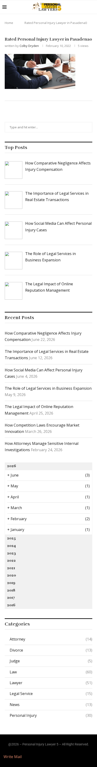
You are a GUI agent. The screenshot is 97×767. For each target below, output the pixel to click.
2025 (11, 538)
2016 (11, 605)
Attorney (51, 639)
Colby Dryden (29, 46)
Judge (51, 661)
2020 (11, 575)
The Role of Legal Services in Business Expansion (48, 388)
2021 (11, 568)
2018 (11, 590)
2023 (11, 553)
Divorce (51, 650)
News (51, 704)
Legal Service (51, 693)
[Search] (92, 7)
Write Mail (13, 756)
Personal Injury (51, 715)
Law (51, 672)
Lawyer (51, 682)
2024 (11, 545)
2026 (11, 466)
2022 (11, 560)
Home (9, 23)
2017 (11, 597)
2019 (11, 582)
